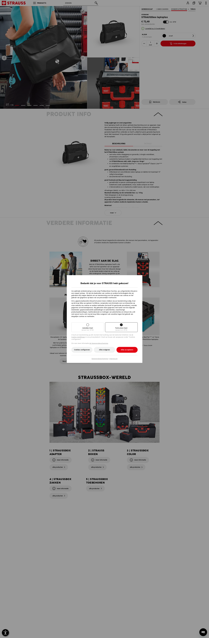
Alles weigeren (104, 350)
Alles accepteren (127, 350)
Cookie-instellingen (78, 337)
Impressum (113, 359)
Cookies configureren (82, 350)
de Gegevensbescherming (98, 343)
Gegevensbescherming (100, 359)
